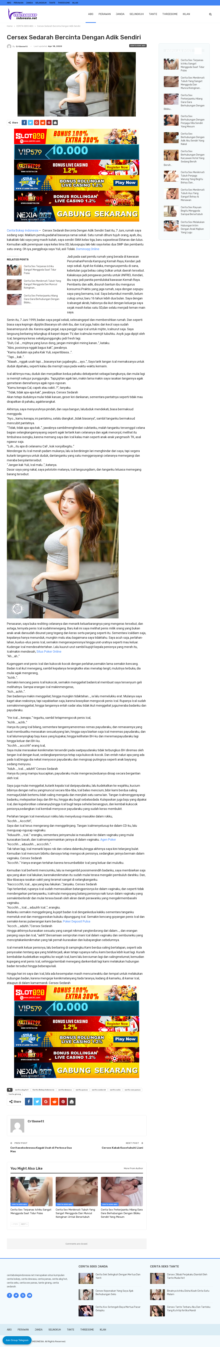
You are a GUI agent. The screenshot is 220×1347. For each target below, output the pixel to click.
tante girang (15, 1094)
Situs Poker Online (48, 651)
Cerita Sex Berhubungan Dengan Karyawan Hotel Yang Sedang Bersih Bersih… (184, 158)
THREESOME (64, 3)
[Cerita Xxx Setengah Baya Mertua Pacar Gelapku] (86, 1310)
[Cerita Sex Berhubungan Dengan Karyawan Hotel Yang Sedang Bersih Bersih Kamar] (171, 155)
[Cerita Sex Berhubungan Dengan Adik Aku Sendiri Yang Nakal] (171, 137)
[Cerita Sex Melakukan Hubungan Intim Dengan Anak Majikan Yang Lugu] (171, 226)
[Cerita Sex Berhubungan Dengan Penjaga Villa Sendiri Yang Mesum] (171, 120)
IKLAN (75, 3)
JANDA (29, 3)
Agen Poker (108, 839)
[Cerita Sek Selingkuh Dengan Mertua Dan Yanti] (86, 1278)
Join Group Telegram (17, 1340)
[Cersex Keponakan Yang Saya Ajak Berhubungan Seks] (86, 1294)
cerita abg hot (22, 1090)
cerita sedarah (99, 1090)
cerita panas (82, 1090)
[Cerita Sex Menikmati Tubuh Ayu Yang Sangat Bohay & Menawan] (171, 193)
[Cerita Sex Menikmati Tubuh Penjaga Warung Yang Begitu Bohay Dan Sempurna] (171, 176)
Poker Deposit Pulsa (76, 921)
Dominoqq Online (87, 249)
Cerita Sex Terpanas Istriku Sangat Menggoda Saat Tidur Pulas (40, 270)
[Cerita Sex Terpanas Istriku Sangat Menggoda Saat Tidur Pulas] (14, 270)
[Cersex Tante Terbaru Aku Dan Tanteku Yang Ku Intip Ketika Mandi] (157, 1310)
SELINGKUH (41, 3)
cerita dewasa (65, 1090)
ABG (9, 3)
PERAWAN (18, 3)
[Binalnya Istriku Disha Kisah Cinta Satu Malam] (157, 1294)
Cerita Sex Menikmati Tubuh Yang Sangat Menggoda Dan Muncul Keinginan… (42, 284)
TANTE (52, 3)
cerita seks (115, 1090)
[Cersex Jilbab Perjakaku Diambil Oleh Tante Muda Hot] (157, 1278)
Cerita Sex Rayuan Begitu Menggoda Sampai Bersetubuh (192, 211)
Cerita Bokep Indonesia (22, 230)
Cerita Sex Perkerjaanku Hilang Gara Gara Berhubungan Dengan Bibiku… (41, 299)
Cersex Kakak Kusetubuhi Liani (122, 1147)
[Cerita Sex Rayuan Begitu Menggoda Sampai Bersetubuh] (171, 211)
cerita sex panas (133, 1090)
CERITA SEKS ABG (138, 46)
